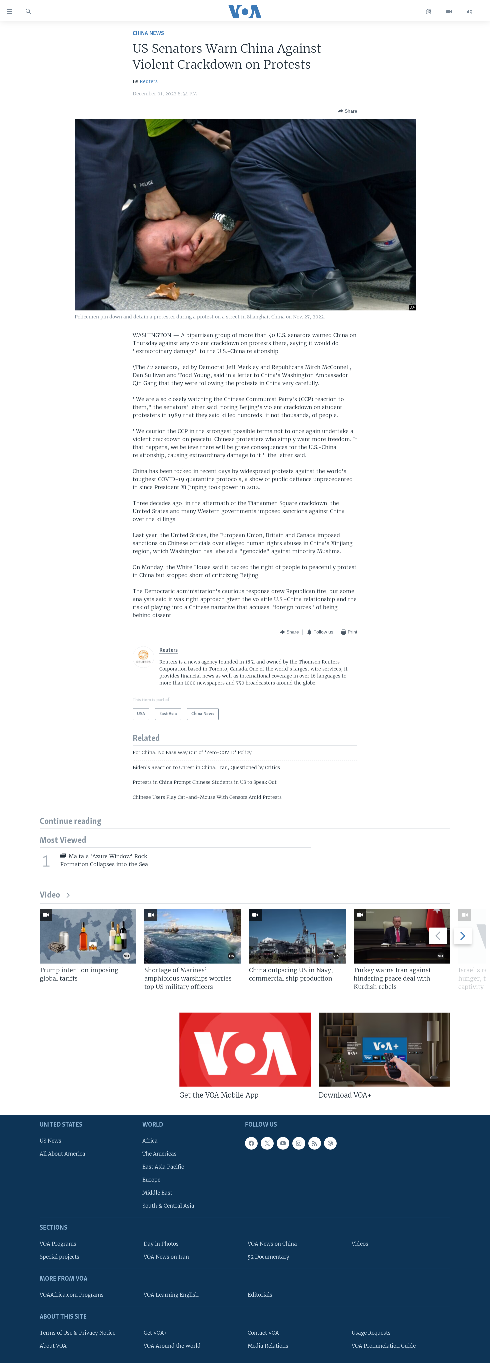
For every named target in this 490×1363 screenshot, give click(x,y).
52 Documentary (268, 1257)
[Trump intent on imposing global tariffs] (88, 936)
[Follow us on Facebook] (251, 1143)
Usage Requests (371, 1333)
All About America (62, 1154)
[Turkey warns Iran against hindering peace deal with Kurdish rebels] (402, 936)
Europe (151, 1180)
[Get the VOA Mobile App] (245, 1050)
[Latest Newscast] (469, 12)
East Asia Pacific (163, 1167)
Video (50, 895)
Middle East (157, 1193)
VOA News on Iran (166, 1257)
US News (50, 1141)
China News (148, 33)
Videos (360, 1244)
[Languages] (429, 12)
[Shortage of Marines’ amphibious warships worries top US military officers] (192, 936)
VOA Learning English (171, 1295)
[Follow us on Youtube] (283, 1143)
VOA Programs (58, 1244)
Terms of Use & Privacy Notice (77, 1333)
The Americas (159, 1154)
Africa (150, 1141)
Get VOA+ (155, 1333)
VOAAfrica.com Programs (72, 1295)
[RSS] (314, 1143)
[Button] (347, 111)
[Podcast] (330, 1143)
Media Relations (268, 1346)
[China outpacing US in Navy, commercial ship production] (297, 936)
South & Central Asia (168, 1206)
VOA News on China (272, 1244)
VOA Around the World (172, 1346)
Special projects (59, 1257)
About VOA (53, 1346)
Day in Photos (161, 1244)
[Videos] (449, 12)
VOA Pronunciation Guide (384, 1346)
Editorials (260, 1295)
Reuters (149, 81)
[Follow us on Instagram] (298, 1143)
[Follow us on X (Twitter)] (267, 1143)
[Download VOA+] (384, 1050)
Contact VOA (263, 1333)
